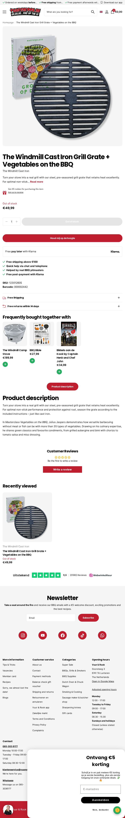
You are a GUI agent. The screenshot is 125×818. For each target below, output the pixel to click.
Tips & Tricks (9, 664)
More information (13, 659)
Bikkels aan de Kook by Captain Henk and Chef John (67, 356)
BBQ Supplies (69, 676)
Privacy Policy (39, 724)
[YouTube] (42, 635)
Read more (36, 181)
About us (37, 664)
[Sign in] (106, 12)
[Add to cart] (32, 360)
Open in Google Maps (103, 681)
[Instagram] (23, 635)
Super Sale (67, 664)
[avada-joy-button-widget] (117, 810)
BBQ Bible (35, 350)
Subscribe (88, 617)
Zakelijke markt (40, 713)
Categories (69, 659)
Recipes (7, 682)
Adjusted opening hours (104, 689)
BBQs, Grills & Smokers (74, 670)
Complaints (38, 730)
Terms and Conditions (43, 719)
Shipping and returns (43, 692)
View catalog (4, 12)
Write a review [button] (62, 469)
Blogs (5, 697)
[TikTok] (82, 635)
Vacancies (8, 670)
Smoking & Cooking (72, 692)
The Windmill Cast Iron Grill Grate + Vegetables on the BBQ (24, 553)
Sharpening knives (71, 707)
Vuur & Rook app (40, 707)
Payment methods (41, 676)
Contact (36, 670)
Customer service (43, 659)
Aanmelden (100, 797)
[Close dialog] (120, 749)
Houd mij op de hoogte (62, 238)
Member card (9, 676)
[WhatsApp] (102, 635)
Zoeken (92, 12)
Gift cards (67, 713)
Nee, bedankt (101, 807)
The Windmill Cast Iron (16, 170)
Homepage (8, 22)
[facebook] (62, 635)
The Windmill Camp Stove (15, 352)
